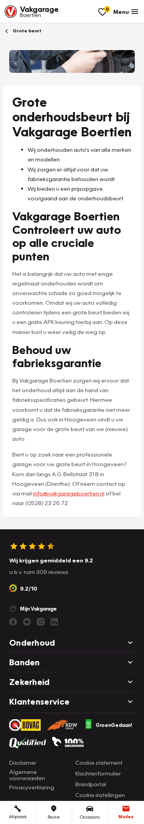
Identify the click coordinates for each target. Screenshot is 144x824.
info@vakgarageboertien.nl (68, 493)
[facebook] (13, 622)
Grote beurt (26, 30)
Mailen (126, 816)
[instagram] (41, 622)
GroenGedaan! (114, 725)
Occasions (90, 817)
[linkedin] (54, 622)
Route (54, 817)
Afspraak (18, 816)
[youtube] (27, 622)
